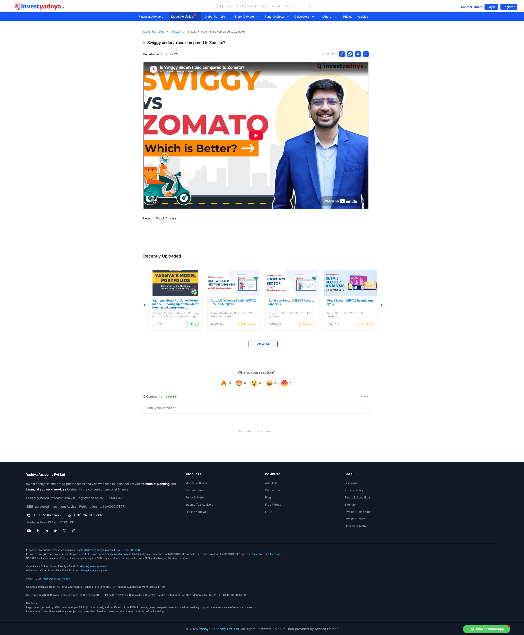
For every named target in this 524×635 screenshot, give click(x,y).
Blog (268, 497)
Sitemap (350, 504)
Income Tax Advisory (199, 504)
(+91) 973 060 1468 (46, 515)
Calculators (303, 16)
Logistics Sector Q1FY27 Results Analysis (291, 302)
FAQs (268, 511)
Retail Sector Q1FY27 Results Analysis (350, 302)
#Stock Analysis (165, 218)
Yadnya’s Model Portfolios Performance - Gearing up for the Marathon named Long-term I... (175, 304)
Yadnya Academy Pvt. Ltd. (219, 629)
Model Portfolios (182, 16)
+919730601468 (132, 549)
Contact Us (272, 490)
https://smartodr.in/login (56, 578)
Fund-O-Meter (276, 16)
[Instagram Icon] (64, 530)
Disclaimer (351, 483)
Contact (466, 7)
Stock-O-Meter (246, 16)
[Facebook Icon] (37, 530)
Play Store (258, 554)
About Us (271, 483)
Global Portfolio (216, 16)
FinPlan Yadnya (195, 511)
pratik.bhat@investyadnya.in (114, 554)
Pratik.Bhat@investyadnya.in (90, 570)
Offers (478, 7)
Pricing (347, 16)
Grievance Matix (355, 526)
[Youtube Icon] (28, 530)
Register (509, 7)
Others (328, 16)
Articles (363, 16)
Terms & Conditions (357, 497)
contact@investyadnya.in (92, 549)
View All (263, 344)
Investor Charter (355, 519)
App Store (275, 554)
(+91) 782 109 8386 (88, 515)
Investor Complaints (358, 511)
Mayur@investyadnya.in (94, 566)
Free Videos (273, 504)
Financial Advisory (151, 16)
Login (491, 7)
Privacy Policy (354, 490)
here (199, 554)
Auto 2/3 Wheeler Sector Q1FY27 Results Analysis (233, 302)
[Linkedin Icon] (46, 530)
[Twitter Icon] (55, 530)
